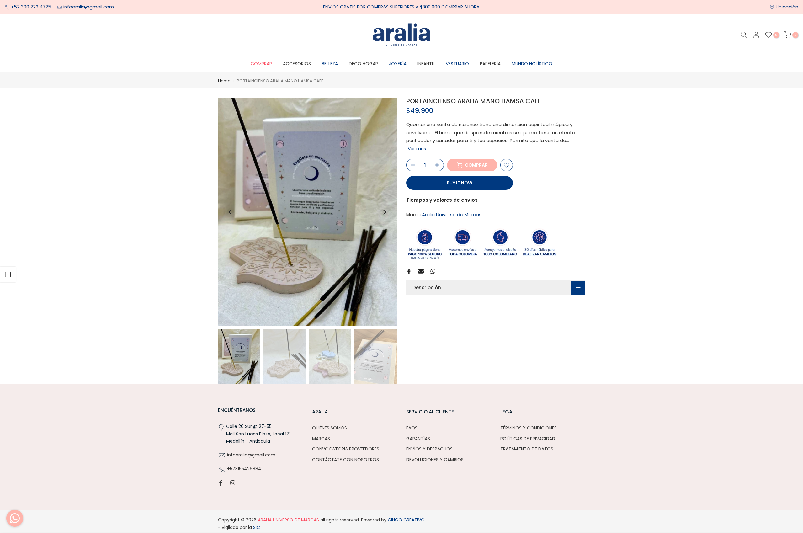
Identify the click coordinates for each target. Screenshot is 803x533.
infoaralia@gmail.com (88, 7)
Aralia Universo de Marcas (451, 214)
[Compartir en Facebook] (409, 271)
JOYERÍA (398, 64)
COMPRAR (261, 64)
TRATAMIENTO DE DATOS (526, 449)
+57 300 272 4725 (31, 7)
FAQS (411, 428)
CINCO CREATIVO (406, 520)
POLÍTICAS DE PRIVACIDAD (527, 438)
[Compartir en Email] (421, 271)
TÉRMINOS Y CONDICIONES (528, 428)
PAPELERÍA (490, 64)
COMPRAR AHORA (460, 7)
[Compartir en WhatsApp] (433, 271)
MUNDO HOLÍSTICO (532, 64)
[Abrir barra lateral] (8, 274)
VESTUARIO (457, 64)
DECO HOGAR (363, 64)
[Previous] (230, 212)
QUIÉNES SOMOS (329, 428)
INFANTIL (426, 64)
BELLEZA (330, 64)
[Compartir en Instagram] (233, 483)
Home (224, 81)
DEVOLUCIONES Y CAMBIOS (435, 459)
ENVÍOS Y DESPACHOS (429, 449)
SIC (256, 527)
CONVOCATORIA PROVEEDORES (345, 449)
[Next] (384, 212)
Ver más (417, 149)
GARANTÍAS (418, 438)
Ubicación (787, 7)
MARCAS (321, 438)
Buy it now (459, 183)
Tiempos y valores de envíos (442, 200)
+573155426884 (244, 469)
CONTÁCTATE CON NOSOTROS (345, 459)
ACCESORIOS (297, 64)
